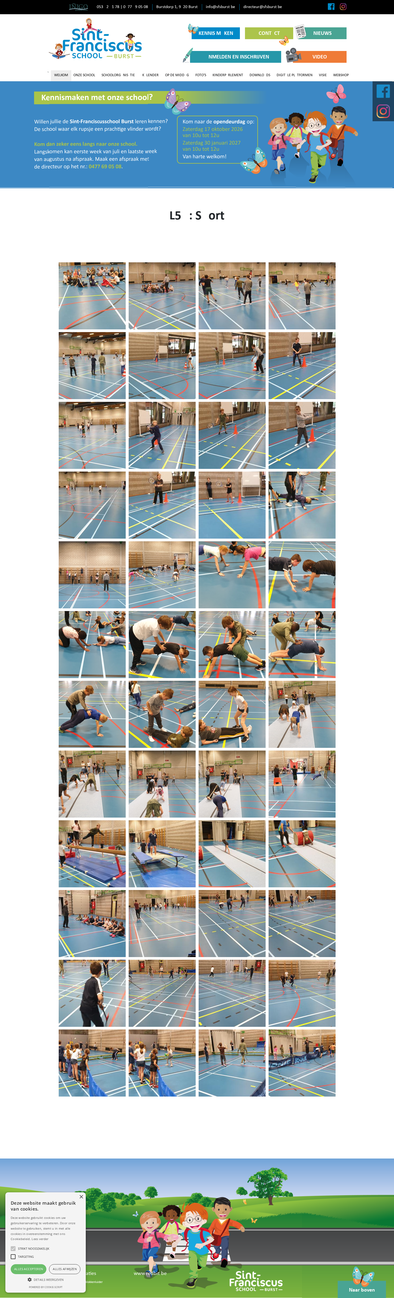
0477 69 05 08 (135, 7)
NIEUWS (322, 33)
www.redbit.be (150, 1273)
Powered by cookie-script (45, 1287)
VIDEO (320, 57)
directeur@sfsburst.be (262, 7)
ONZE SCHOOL (84, 75)
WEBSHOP (341, 75)
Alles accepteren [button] (28, 1269)
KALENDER (150, 75)
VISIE (323, 75)
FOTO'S (200, 75)
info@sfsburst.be (220, 7)
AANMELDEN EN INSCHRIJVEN (235, 57)
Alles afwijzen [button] (65, 1269)
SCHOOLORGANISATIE (118, 75)
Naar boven (362, 1290)
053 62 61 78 (108, 7)
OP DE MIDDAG (177, 75)
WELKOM (61, 75)
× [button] (81, 1197)
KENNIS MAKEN (216, 33)
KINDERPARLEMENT (228, 75)
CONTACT (269, 33)
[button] (45, 1279)
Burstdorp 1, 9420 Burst (177, 7)
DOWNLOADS (260, 75)
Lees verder (40, 1239)
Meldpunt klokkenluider (87, 1282)
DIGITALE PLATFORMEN (295, 75)
